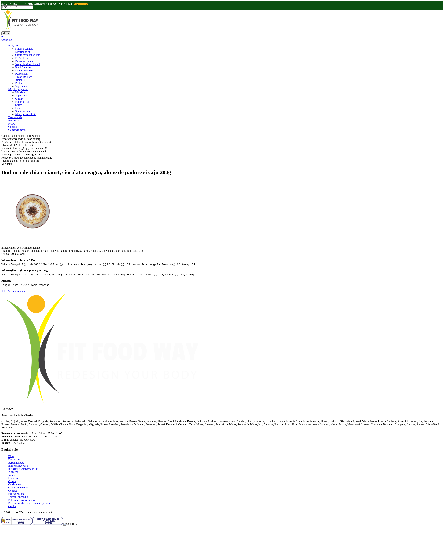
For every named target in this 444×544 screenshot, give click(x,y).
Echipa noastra (16, 120)
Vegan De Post (23, 76)
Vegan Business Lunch (27, 64)
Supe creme (21, 95)
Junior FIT (21, 79)
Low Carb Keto (24, 70)
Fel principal (22, 101)
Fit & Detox (21, 58)
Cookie (12, 506)
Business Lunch (24, 61)
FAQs (11, 123)
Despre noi (14, 459)
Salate (18, 104)
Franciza (13, 478)
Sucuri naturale (23, 111)
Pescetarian (21, 73)
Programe (13, 45)
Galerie (12, 481)
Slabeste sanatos (24, 48)
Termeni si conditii (18, 496)
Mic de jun (21, 92)
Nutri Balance (23, 67)
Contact (12, 126)
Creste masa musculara (27, 54)
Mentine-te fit (22, 51)
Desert (18, 108)
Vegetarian (21, 86)
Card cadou (14, 484)
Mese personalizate (25, 114)
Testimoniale (15, 117)
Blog (11, 456)
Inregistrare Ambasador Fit (22, 468)
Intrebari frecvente (18, 465)
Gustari (19, 98)
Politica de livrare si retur (22, 500)
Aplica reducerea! (81, 4)
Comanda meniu (17, 129)
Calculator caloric (18, 487)
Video (11, 475)
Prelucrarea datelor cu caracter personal (29, 503)
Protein (19, 83)
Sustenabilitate (16, 462)
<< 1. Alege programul (13, 291)
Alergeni (13, 471)
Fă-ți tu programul (18, 89)
